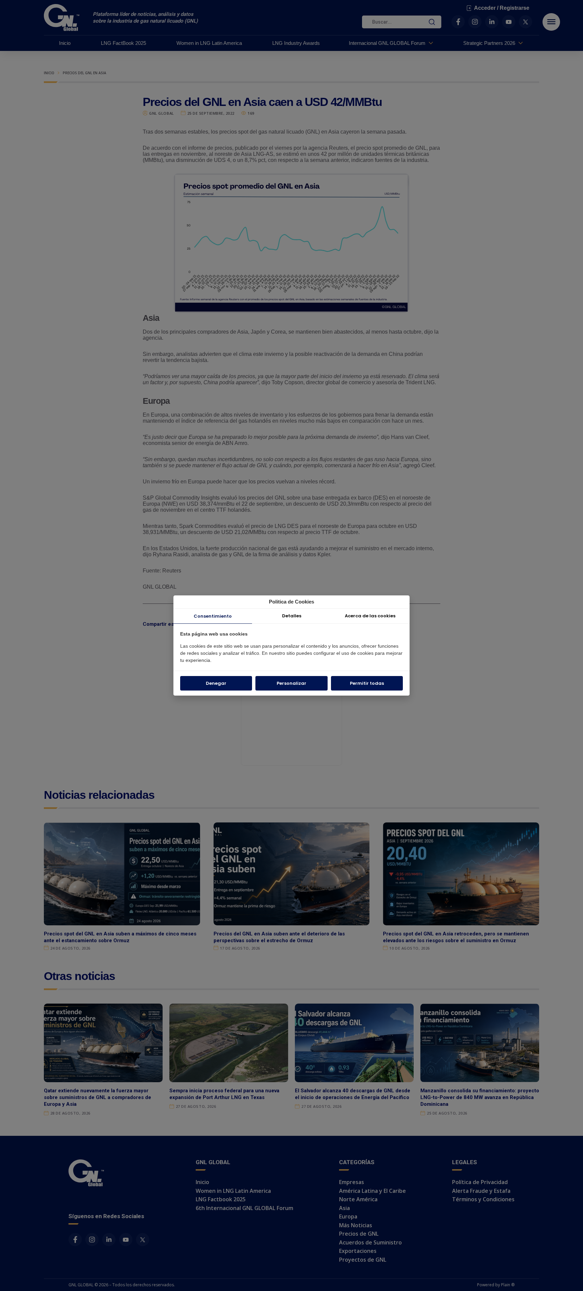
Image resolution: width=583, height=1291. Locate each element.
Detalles (291, 616)
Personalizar (291, 683)
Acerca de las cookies (370, 616)
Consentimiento (213, 616)
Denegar (216, 683)
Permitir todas (367, 683)
